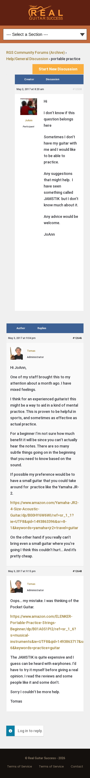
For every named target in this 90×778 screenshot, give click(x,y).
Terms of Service (19, 766)
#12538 (77, 89)
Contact (77, 766)
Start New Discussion (58, 69)
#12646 (77, 338)
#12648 (77, 571)
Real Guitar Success (45, 12)
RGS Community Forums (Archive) (35, 52)
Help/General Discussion (27, 59)
